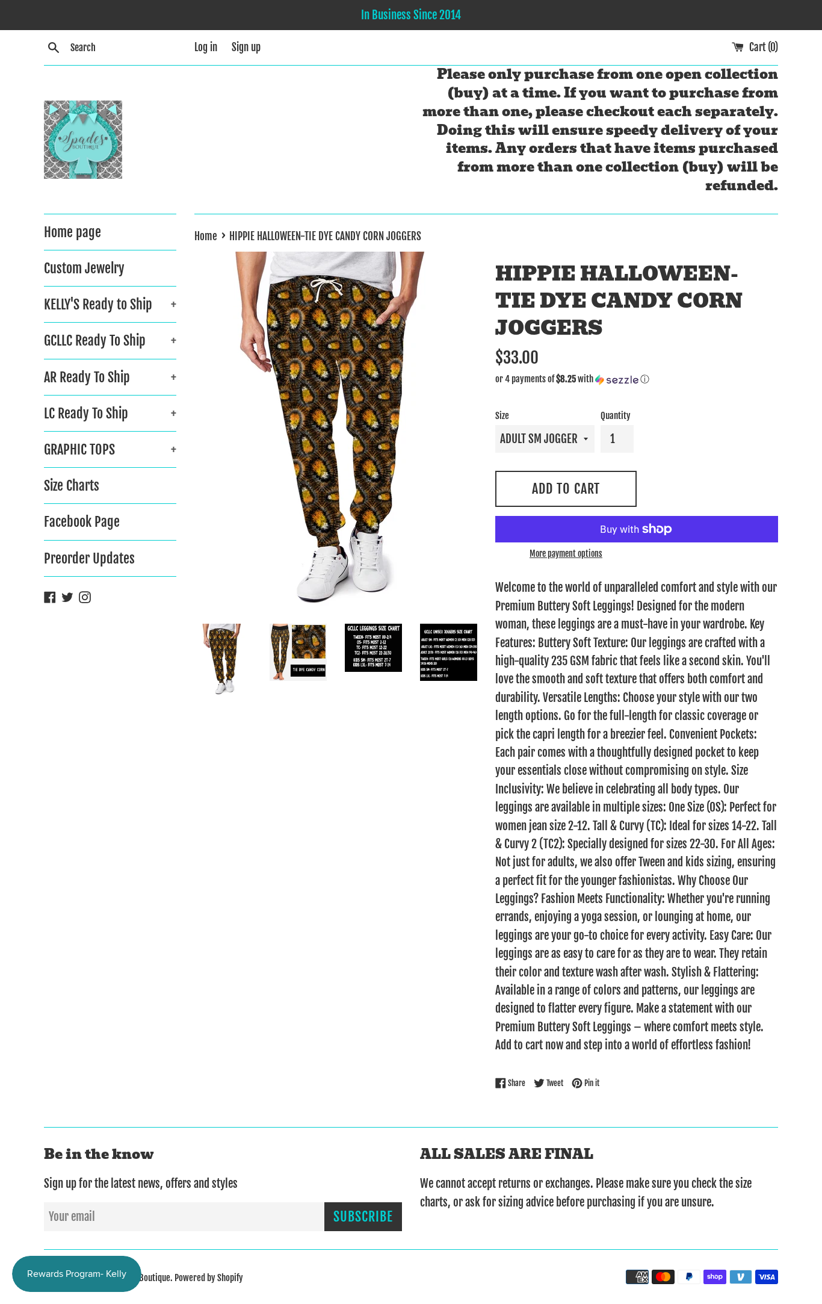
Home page (72, 232)
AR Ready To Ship (110, 377)
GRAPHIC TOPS (110, 449)
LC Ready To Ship (110, 413)
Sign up (246, 47)
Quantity (616, 415)
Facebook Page (82, 522)
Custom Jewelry (84, 268)
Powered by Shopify (209, 1278)
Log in (205, 47)
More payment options (566, 553)
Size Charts (71, 485)
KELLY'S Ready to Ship (110, 304)
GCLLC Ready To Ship (110, 340)
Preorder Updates (89, 558)
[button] (636, 379)
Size (502, 415)
